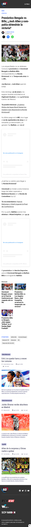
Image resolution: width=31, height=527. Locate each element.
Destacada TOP (5, 340)
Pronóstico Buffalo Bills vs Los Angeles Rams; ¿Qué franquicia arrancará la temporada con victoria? (20, 299)
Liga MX (4, 444)
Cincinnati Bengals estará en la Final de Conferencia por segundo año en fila (7, 297)
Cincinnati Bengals (22, 337)
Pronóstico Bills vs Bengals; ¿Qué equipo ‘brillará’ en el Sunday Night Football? (7, 323)
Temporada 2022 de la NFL (8, 343)
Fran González (6, 454)
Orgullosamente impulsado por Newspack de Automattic (13, 523)
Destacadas (13, 340)
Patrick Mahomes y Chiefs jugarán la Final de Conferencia (15, 204)
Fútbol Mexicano (6, 354)
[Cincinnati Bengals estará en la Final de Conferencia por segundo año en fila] (7, 287)
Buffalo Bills (13, 337)
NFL (19, 340)
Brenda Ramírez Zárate (8, 364)
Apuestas (4, 13)
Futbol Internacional (7, 400)
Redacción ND (10, 32)
